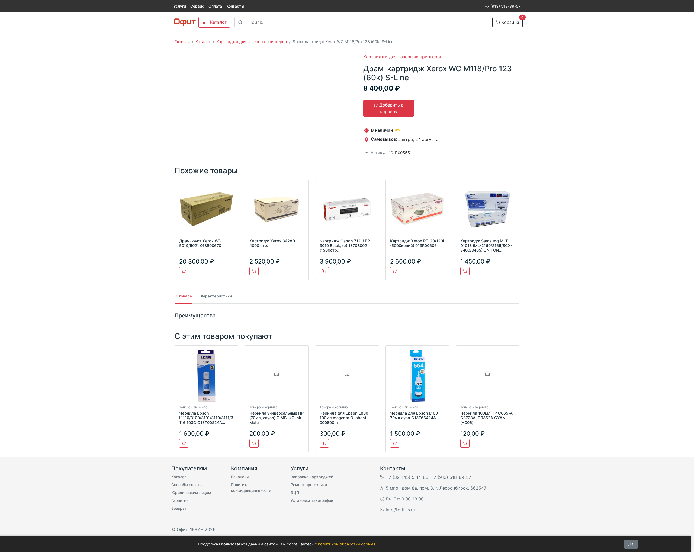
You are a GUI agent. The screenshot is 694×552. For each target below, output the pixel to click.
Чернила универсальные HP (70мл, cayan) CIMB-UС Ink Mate (276, 418)
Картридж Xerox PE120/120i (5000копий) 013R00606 (417, 243)
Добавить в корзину (391, 108)
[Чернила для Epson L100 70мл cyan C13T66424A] (417, 377)
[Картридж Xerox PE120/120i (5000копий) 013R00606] (417, 211)
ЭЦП (295, 492)
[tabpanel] (347, 315)
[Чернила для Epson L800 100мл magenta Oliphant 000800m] (347, 377)
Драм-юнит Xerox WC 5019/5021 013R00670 (200, 243)
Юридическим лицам (191, 492)
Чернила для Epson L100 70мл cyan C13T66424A (414, 415)
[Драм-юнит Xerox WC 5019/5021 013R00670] (206, 211)
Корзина (511, 21)
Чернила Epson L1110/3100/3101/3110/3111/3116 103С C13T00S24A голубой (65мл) (206, 420)
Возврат (179, 508)
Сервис (197, 6)
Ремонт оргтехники (309, 484)
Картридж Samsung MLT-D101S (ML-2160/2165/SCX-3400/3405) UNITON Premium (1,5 (486, 248)
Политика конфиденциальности (251, 487)
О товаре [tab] (183, 296)
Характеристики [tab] (216, 296)
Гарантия (179, 500)
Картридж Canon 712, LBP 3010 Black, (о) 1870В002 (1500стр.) (345, 246)
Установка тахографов (312, 500)
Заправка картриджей (312, 476)
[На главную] (184, 22)
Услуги (180, 6)
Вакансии (240, 476)
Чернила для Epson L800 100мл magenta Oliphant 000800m (344, 418)
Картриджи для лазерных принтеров (251, 41)
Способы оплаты (187, 484)
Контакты (235, 6)
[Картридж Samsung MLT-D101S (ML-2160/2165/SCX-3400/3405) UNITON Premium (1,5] (487, 211)
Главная (182, 41)
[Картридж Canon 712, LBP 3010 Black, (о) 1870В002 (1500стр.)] (347, 211)
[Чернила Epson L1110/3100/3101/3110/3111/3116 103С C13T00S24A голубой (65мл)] (206, 377)
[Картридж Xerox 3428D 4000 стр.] (276, 211)
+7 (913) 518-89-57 (502, 6)
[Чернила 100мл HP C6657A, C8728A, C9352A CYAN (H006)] (487, 377)
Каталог (203, 41)
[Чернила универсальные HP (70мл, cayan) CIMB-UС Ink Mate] (277, 377)
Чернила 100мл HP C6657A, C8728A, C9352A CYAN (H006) (487, 418)
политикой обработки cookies (346, 544)
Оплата (215, 6)
